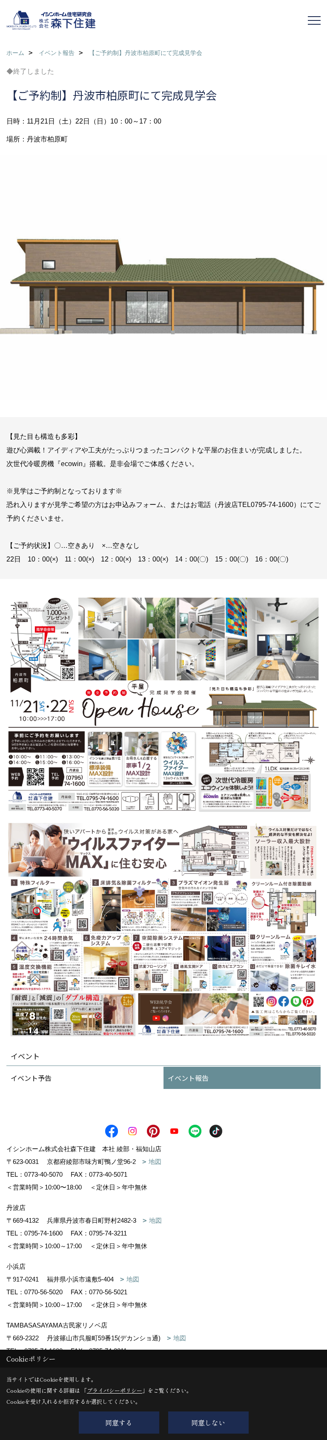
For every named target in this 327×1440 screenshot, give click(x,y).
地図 (155, 1161)
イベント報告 (188, 1078)
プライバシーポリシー (114, 1390)
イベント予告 (31, 1078)
